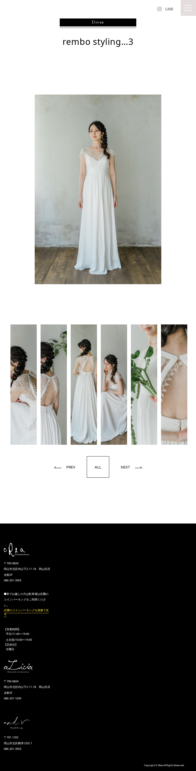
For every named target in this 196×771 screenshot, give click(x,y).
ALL (98, 466)
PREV (70, 466)
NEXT (126, 466)
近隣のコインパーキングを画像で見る (26, 612)
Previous (3, 384)
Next (192, 384)
